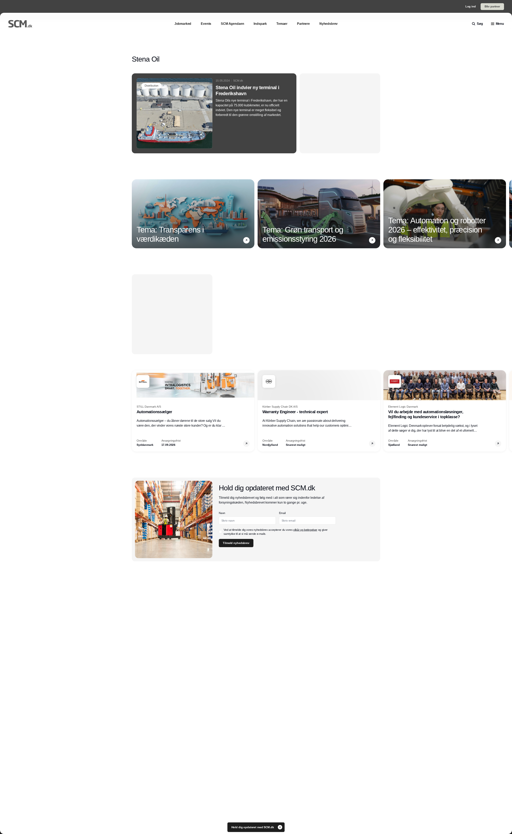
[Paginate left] (135, 214)
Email (282, 513)
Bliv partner (492, 6)
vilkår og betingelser (305, 529)
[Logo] (20, 24)
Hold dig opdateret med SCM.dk (253, 827)
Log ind (470, 6)
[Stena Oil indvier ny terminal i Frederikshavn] (214, 113)
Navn (222, 513)
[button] (246, 240)
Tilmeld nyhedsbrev (236, 543)
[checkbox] (220, 531)
